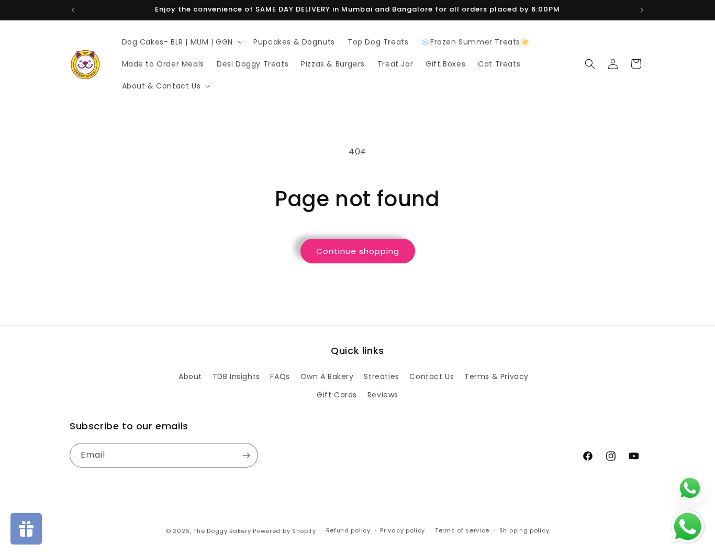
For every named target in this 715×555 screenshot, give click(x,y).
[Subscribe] (246, 455)
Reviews (382, 395)
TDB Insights (236, 376)
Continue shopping (357, 251)
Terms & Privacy (496, 376)
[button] (182, 42)
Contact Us (431, 376)
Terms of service (462, 530)
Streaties (381, 376)
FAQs (279, 376)
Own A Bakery (327, 376)
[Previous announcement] (73, 10)
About (190, 376)
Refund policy (348, 530)
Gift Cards (337, 395)
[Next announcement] (641, 10)
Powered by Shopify (284, 531)
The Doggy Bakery (222, 531)
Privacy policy (402, 530)
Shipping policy (524, 530)
